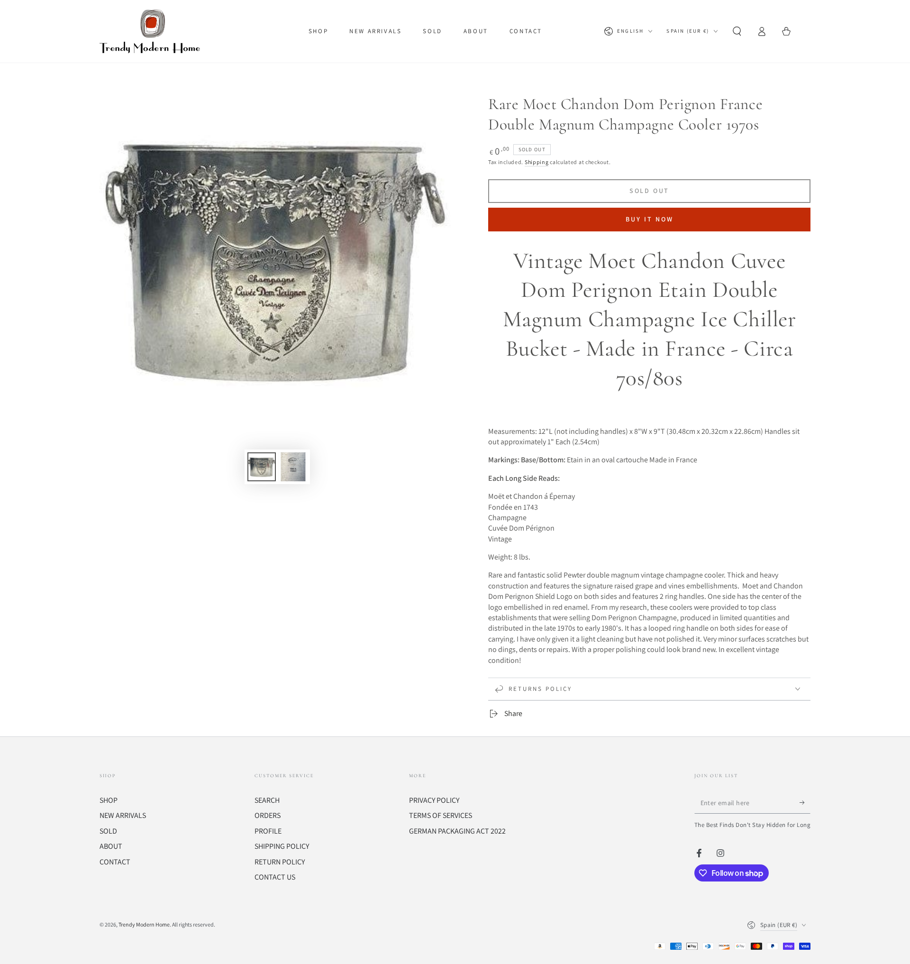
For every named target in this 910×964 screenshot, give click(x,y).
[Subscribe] (805, 802)
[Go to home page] (152, 31)
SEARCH (267, 800)
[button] (737, 31)
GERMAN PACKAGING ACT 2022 (457, 831)
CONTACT (115, 862)
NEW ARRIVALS (123, 815)
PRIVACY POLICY (434, 800)
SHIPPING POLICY (282, 846)
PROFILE (268, 831)
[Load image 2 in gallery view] (293, 466)
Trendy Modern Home (144, 924)
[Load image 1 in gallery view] (261, 466)
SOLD (108, 831)
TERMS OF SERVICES (440, 815)
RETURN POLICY (280, 862)
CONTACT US (275, 877)
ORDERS (268, 815)
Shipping (537, 161)
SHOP (109, 800)
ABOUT (111, 846)
